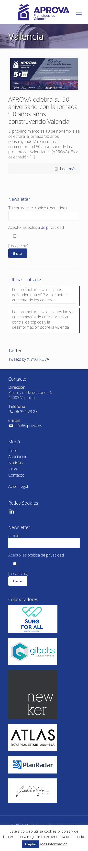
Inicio (13, 450)
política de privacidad (46, 227)
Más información (53, 843)
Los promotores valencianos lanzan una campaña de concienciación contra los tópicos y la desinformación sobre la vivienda (43, 319)
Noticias (15, 462)
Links (12, 469)
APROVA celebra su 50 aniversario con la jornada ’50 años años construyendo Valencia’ (43, 110)
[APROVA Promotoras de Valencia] (44, 12)
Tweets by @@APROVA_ (29, 359)
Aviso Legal (18, 486)
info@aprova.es (28, 425)
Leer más (68, 168)
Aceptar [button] (30, 844)
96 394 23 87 (25, 411)
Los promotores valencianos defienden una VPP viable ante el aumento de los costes (40, 295)
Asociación (17, 456)
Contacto (16, 475)
